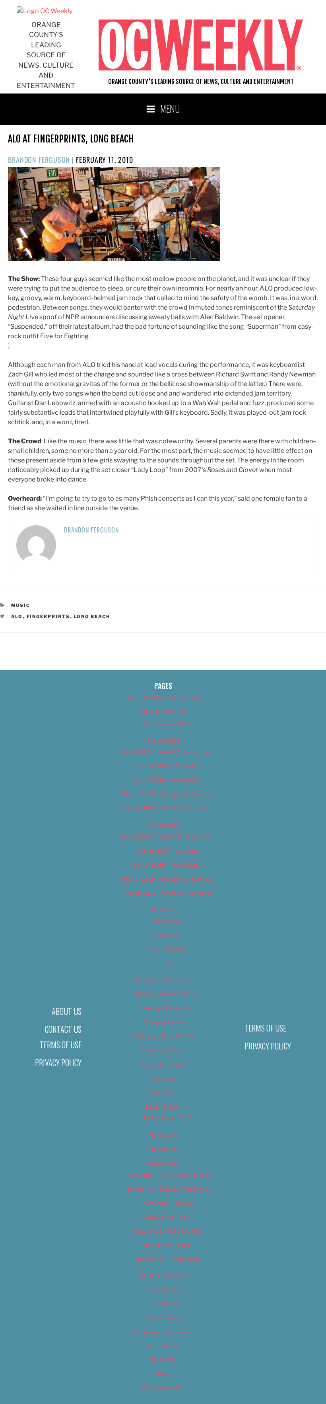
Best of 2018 (163, 740)
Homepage (163, 1134)
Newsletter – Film (168, 1216)
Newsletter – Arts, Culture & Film (168, 1174)
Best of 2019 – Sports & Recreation (168, 892)
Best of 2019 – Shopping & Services (167, 878)
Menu (170, 108)
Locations (167, 935)
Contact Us (63, 1029)
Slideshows (163, 1303)
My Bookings (167, 949)
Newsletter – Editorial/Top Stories (167, 1188)
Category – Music (163, 1050)
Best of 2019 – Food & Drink (168, 864)
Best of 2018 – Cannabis (168, 765)
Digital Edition (163, 1106)
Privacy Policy (58, 1063)
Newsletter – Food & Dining (168, 1230)
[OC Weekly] (44, 11)
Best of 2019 (163, 824)
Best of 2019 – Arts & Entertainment (167, 836)
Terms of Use (61, 1045)
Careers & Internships (163, 979)
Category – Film (163, 1021)
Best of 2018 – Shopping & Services (167, 794)
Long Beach (92, 616)
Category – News (163, 1064)
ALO (17, 616)
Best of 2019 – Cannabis (168, 850)
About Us (67, 1011)
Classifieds (163, 1078)
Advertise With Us (163, 712)
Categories (168, 921)
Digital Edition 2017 (168, 1118)
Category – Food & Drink (163, 1036)
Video (163, 1374)
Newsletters (163, 1162)
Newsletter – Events (168, 1202)
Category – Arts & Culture (163, 994)
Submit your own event (163, 1331)
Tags (168, 963)
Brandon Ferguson (39, 159)
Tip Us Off (163, 1360)
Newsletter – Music (167, 1245)
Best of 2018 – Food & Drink (168, 780)
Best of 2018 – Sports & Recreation (168, 808)
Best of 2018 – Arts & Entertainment (167, 752)
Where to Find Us (163, 1387)
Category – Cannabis (163, 1007)
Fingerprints (48, 616)
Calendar (163, 909)
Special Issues (163, 1317)
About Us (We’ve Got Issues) (163, 697)
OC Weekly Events (163, 1275)
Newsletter (163, 1148)
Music (21, 605)
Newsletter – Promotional (167, 1259)
